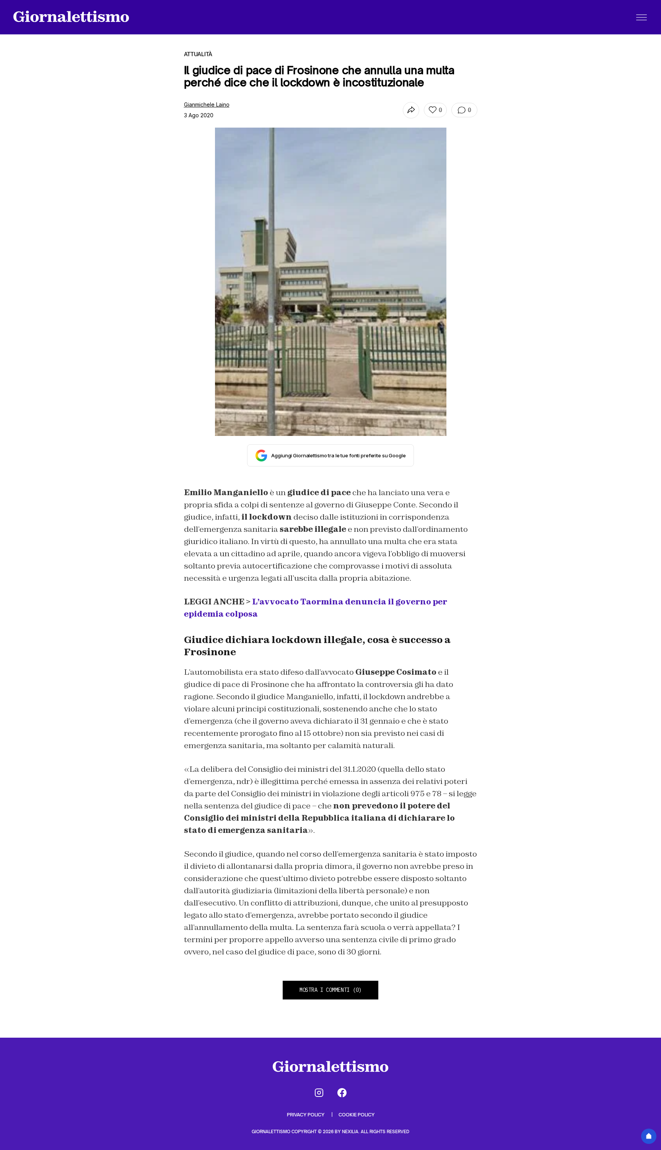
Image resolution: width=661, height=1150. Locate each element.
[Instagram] (319, 1092)
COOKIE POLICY (356, 1115)
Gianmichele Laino (207, 104)
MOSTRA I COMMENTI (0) (330, 989)
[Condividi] (411, 110)
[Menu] (641, 17)
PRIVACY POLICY (306, 1115)
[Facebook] (342, 1092)
